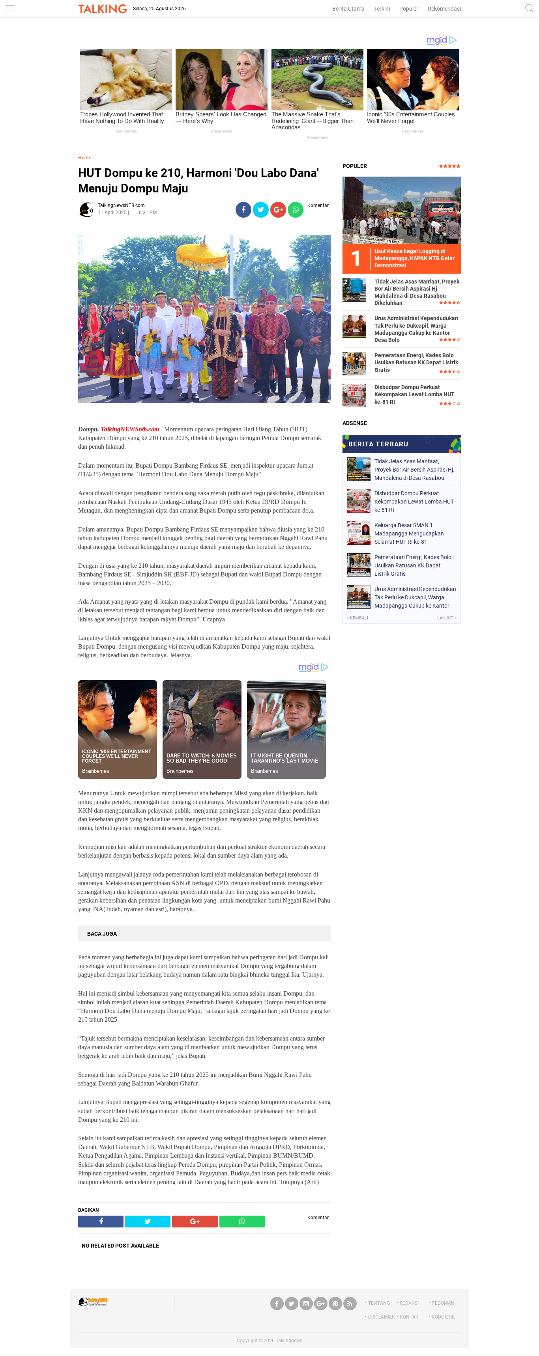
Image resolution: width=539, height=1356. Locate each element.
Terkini (382, 9)
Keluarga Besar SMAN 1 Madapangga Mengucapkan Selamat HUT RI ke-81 (409, 533)
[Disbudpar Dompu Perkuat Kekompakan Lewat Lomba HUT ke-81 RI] (354, 395)
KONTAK (409, 1317)
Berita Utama (348, 9)
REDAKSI (409, 1303)
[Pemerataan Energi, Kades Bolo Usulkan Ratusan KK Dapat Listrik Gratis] (354, 363)
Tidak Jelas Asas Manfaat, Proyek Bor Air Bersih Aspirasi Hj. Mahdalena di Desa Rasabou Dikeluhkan (416, 292)
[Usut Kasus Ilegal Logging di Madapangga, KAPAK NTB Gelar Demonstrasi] (401, 210)
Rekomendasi (444, 9)
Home (84, 157)
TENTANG (379, 1303)
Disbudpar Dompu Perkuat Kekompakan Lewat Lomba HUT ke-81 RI (414, 394)
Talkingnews (289, 1340)
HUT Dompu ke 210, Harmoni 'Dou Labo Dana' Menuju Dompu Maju (198, 180)
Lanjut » (447, 618)
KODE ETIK (443, 1317)
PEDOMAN (443, 1303)
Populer (408, 9)
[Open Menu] (10, 9)
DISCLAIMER (381, 1317)
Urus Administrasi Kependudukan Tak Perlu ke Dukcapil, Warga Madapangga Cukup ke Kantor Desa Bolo (416, 329)
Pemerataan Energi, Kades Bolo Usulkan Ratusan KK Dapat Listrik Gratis (416, 362)
